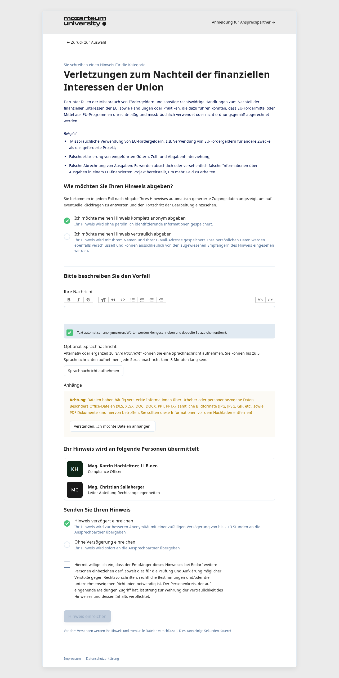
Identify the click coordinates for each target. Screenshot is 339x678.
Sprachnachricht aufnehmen (93, 370)
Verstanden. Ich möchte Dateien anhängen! (112, 426)
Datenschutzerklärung (102, 658)
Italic (78, 300)
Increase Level (161, 300)
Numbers (142, 300)
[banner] (85, 22)
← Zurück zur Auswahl (86, 42)
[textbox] (169, 316)
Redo (270, 300)
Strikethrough (88, 300)
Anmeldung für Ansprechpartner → (243, 22)
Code (122, 300)
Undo (260, 300)
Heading (103, 300)
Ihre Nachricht (78, 292)
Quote (113, 300)
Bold (69, 300)
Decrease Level (151, 300)
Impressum (72, 658)
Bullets (132, 300)
